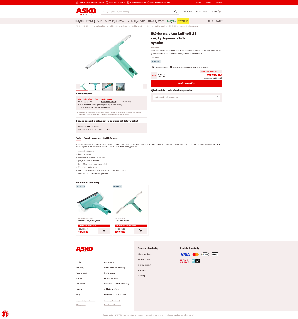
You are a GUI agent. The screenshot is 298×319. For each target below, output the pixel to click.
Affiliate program (111, 289)
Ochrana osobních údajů (112, 301)
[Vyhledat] (176, 12)
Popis (78, 138)
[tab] (78, 138)
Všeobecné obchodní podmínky (86, 301)
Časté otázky (109, 273)
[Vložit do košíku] (104, 231)
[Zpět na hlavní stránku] (86, 11)
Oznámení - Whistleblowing (116, 284)
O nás (78, 262)
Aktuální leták (144, 259)
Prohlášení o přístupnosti (115, 294)
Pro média (80, 284)
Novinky (141, 275)
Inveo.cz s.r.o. (158, 315)
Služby (219, 21)
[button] (82, 87)
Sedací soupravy (156, 21)
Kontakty (219, 2)
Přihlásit (188, 12)
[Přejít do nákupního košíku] (216, 11)
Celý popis (155, 57)
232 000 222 (88, 127)
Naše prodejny (82, 273)
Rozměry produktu (92, 138)
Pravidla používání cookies (112, 305)
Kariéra (79, 289)
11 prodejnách (203, 67)
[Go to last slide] (78, 86)
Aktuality (80, 268)
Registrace (202, 12)
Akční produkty (145, 254)
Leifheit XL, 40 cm (122, 220)
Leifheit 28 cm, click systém (89, 220)
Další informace (110, 138)
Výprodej (142, 270)
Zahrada (171, 21)
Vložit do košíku (186, 83)
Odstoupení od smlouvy (114, 268)
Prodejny (208, 2)
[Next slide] (145, 86)
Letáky (198, 2)
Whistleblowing (81, 305)
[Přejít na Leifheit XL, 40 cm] (131, 203)
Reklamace (109, 262)
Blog (210, 21)
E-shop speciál (144, 265)
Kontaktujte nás (111, 278)
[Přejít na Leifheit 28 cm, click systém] (94, 203)
